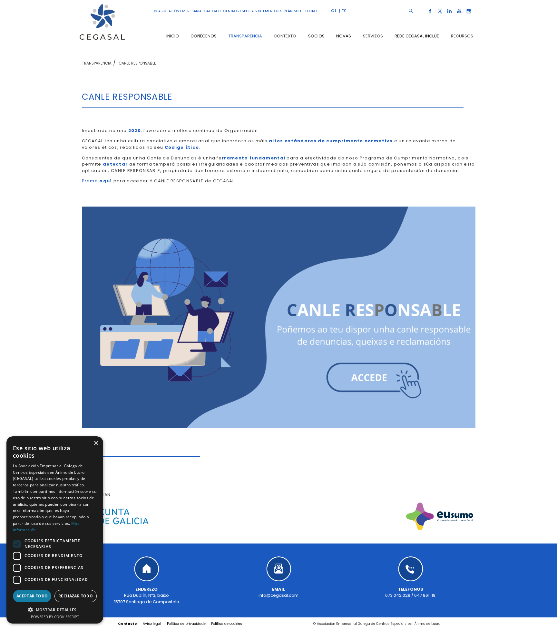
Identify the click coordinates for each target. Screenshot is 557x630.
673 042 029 (397, 595)
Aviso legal (152, 623)
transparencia (97, 63)
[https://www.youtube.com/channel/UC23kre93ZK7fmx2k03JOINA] (459, 14)
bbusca (410, 10)
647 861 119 (424, 595)
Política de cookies (226, 623)
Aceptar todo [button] (32, 596)
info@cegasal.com (278, 595)
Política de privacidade (186, 623)
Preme (97, 181)
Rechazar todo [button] (75, 596)
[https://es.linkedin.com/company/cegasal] (450, 14)
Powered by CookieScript (55, 616)
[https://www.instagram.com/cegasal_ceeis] (468, 14)
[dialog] (54, 530)
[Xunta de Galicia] (117, 517)
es (344, 11)
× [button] (95, 443)
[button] (55, 609)
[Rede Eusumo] (439, 517)
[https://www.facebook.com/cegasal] (430, 14)
